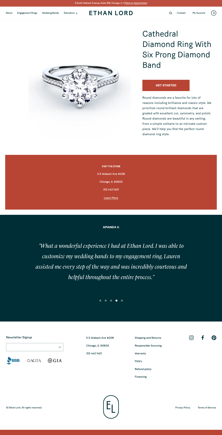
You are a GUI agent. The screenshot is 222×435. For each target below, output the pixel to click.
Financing (141, 376)
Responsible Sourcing (148, 345)
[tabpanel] (111, 262)
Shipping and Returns (148, 337)
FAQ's (138, 361)
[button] (72, 13)
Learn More (111, 198)
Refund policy (143, 369)
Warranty (140, 353)
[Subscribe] (59, 347)
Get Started (166, 85)
